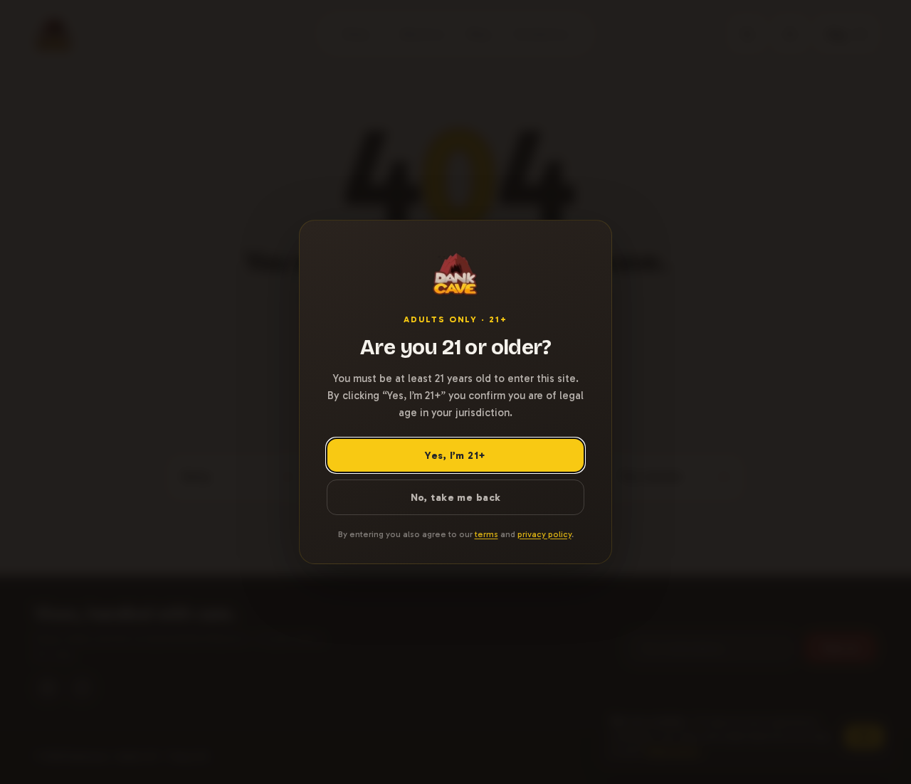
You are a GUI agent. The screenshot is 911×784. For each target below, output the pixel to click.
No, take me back (456, 497)
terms (486, 534)
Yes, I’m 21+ (455, 455)
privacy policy (544, 534)
